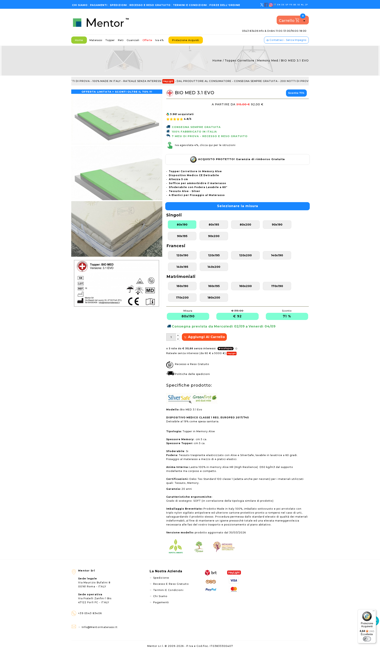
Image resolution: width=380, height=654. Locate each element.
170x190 (277, 286)
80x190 (182, 224)
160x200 (245, 286)
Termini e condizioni (190, 5)
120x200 (245, 255)
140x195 (182, 267)
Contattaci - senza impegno (288, 39)
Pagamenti (98, 5)
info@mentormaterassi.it (100, 627)
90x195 (182, 236)
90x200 (213, 236)
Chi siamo (80, 5)
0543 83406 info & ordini (274, 30)
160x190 (182, 286)
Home (79, 40)
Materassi (95, 40)
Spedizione (161, 577)
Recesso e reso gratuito (150, 5)
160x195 (214, 286)
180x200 (213, 297)
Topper (110, 40)
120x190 (182, 255)
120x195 (214, 255)
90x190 (277, 224)
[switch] (367, 639)
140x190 (277, 255)
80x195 (214, 224)
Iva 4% (159, 40)
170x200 (182, 297)
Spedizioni (118, 5)
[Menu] (373, 611)
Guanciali (133, 40)
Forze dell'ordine (224, 5)
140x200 (213, 267)
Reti (121, 40)
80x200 (245, 224)
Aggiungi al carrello (206, 337)
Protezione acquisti (185, 40)
